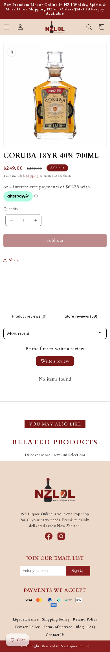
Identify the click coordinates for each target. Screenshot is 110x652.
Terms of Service (57, 627)
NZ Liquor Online (74, 646)
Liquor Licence (26, 619)
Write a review (55, 361)
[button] (6, 27)
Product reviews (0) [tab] (29, 316)
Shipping (32, 176)
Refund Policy (85, 619)
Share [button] (14, 260)
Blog (80, 627)
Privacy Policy (27, 627)
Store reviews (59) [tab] (81, 316)
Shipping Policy (56, 619)
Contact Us (55, 635)
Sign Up (77, 571)
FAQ (91, 627)
